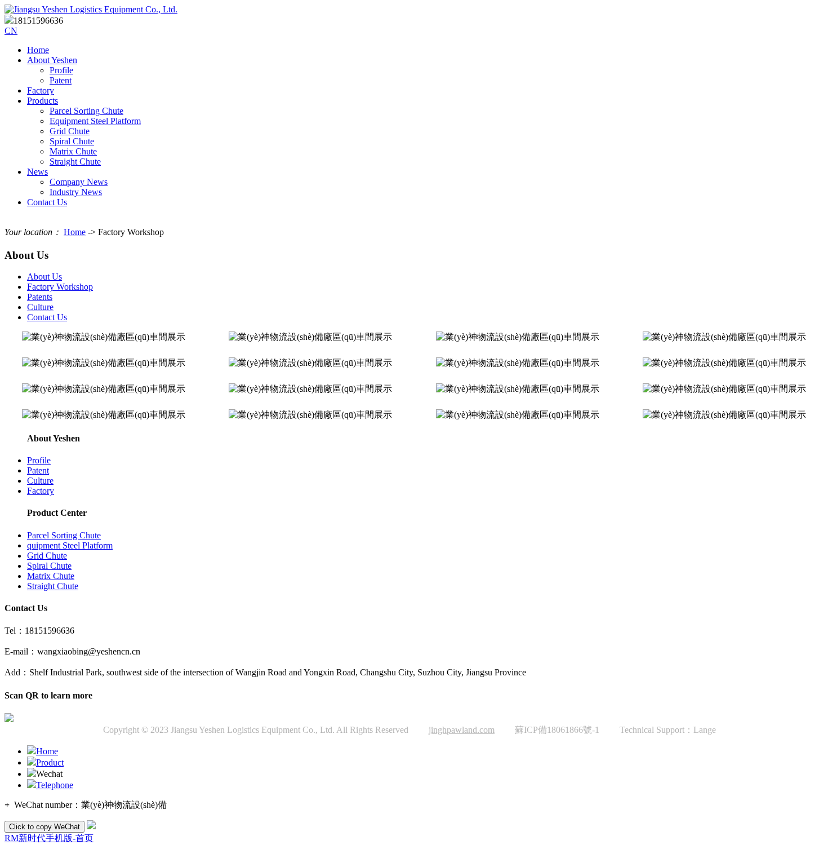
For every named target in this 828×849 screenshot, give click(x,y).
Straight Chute (75, 161)
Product (50, 762)
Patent (61, 80)
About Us (44, 276)
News (37, 171)
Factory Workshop (60, 286)
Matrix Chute (73, 151)
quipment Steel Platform (70, 545)
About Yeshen (52, 60)
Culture (40, 307)
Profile (61, 70)
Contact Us (47, 202)
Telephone (54, 785)
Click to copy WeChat (44, 827)
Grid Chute (70, 131)
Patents (39, 297)
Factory (40, 90)
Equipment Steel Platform (95, 121)
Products (42, 100)
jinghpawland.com (462, 730)
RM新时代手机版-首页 (49, 838)
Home (38, 50)
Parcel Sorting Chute (86, 111)
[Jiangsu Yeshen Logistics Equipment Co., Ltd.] (91, 9)
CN (11, 31)
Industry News (76, 192)
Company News (79, 182)
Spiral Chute (72, 141)
